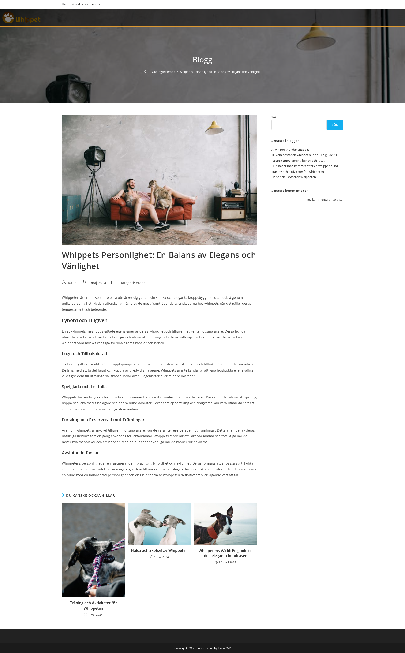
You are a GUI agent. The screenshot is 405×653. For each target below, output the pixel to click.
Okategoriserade (132, 283)
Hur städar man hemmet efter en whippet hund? (305, 166)
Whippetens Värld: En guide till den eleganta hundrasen (225, 553)
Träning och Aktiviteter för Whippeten (93, 605)
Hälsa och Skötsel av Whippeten (159, 550)
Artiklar (96, 4)
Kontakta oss (80, 4)
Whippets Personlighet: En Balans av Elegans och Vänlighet (220, 72)
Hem (65, 4)
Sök (274, 117)
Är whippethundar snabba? (290, 149)
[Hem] (145, 72)
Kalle (72, 283)
